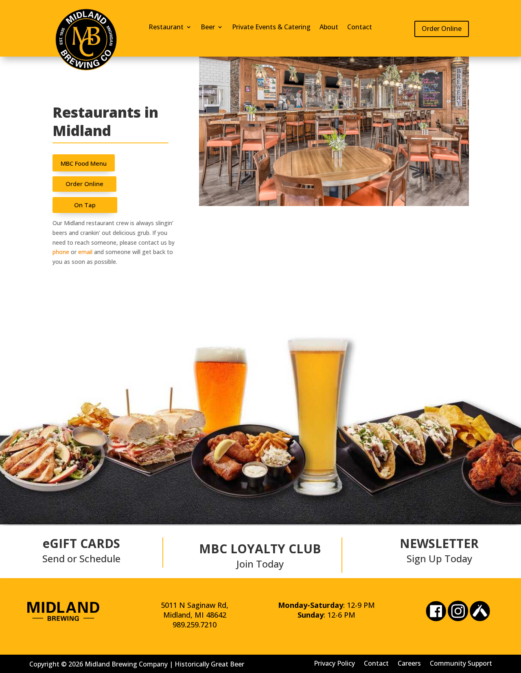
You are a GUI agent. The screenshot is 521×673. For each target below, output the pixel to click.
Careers (409, 662)
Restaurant (166, 27)
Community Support (461, 662)
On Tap (85, 205)
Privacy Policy (334, 662)
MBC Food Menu (84, 163)
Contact (359, 27)
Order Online (442, 28)
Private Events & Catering (271, 27)
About (329, 27)
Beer (208, 27)
